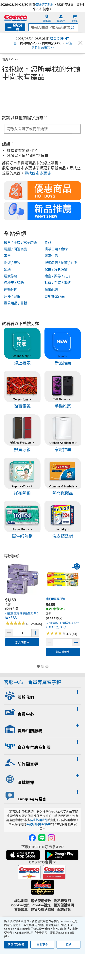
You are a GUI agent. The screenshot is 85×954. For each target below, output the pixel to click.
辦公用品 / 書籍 (15, 303)
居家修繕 (10, 276)
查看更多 (42, 944)
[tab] (42, 695)
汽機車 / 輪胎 (14, 283)
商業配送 (51, 289)
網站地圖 (21, 901)
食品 (47, 242)
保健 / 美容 (12, 262)
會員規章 (21, 909)
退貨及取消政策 (42, 909)
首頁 (5, 59)
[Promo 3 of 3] (46, 666)
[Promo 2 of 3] (42, 666)
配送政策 (64, 909)
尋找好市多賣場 (38, 173)
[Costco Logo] (16, 17)
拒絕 (68, 944)
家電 (7, 256)
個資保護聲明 (64, 905)
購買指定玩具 (44, 4)
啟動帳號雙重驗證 (38, 824)
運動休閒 (10, 289)
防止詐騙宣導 (39, 820)
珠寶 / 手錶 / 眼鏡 (57, 283)
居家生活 (51, 256)
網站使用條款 (41, 901)
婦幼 (7, 269)
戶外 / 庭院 (12, 296)
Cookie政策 (20, 905)
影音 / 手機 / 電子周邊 (20, 242)
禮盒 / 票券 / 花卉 (57, 276)
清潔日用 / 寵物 (56, 249)
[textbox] (38, 128)
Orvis (14, 59)
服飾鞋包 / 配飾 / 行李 (60, 262)
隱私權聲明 (62, 901)
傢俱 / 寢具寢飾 (56, 269)
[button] (74, 27)
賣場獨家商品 (54, 296)
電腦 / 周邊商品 (15, 249)
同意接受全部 (16, 944)
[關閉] (80, 43)
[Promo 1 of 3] (38, 666)
